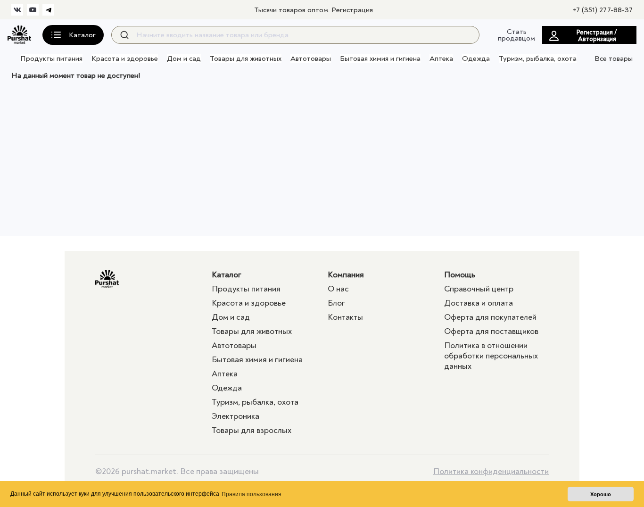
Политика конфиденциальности (491, 471)
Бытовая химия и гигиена (380, 58)
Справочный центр (478, 288)
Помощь (459, 274)
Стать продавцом (516, 35)
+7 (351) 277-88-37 (603, 10)
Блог (336, 303)
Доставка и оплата (478, 303)
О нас (338, 288)
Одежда (476, 58)
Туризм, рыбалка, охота (538, 58)
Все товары (613, 58)
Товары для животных (245, 58)
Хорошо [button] (600, 494)
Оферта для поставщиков (491, 331)
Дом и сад (184, 58)
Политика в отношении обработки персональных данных (491, 356)
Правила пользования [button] (251, 494)
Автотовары (310, 58)
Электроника (235, 416)
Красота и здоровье (124, 58)
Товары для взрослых (251, 430)
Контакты (345, 317)
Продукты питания (51, 58)
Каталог (226, 274)
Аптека (441, 58)
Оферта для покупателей (490, 317)
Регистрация (352, 10)
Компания (346, 274)
